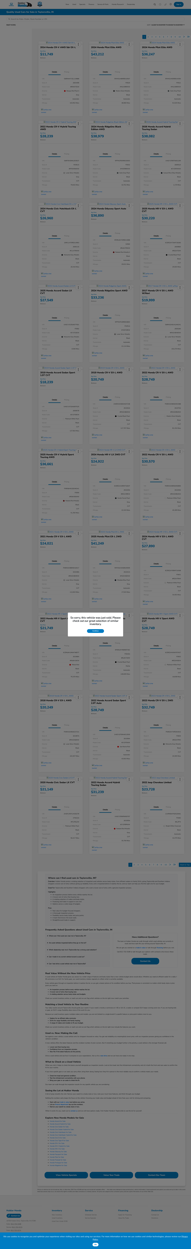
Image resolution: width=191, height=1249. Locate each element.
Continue (95, 631)
